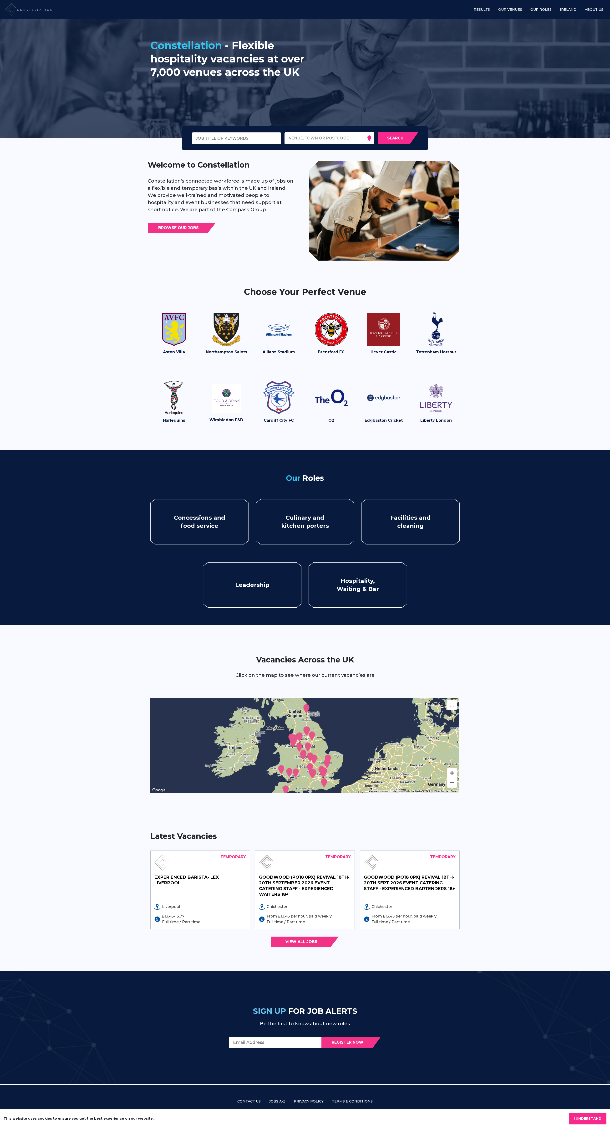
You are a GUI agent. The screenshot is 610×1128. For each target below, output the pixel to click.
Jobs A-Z (277, 1101)
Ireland (568, 9)
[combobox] (289, 138)
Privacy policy (309, 1101)
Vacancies (196, 521)
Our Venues (510, 9)
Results (482, 9)
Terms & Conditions (352, 1101)
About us (594, 9)
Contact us (249, 1101)
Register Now (347, 1042)
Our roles (541, 9)
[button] (174, 336)
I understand (587, 1118)
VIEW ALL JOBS (301, 941)
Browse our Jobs (178, 228)
